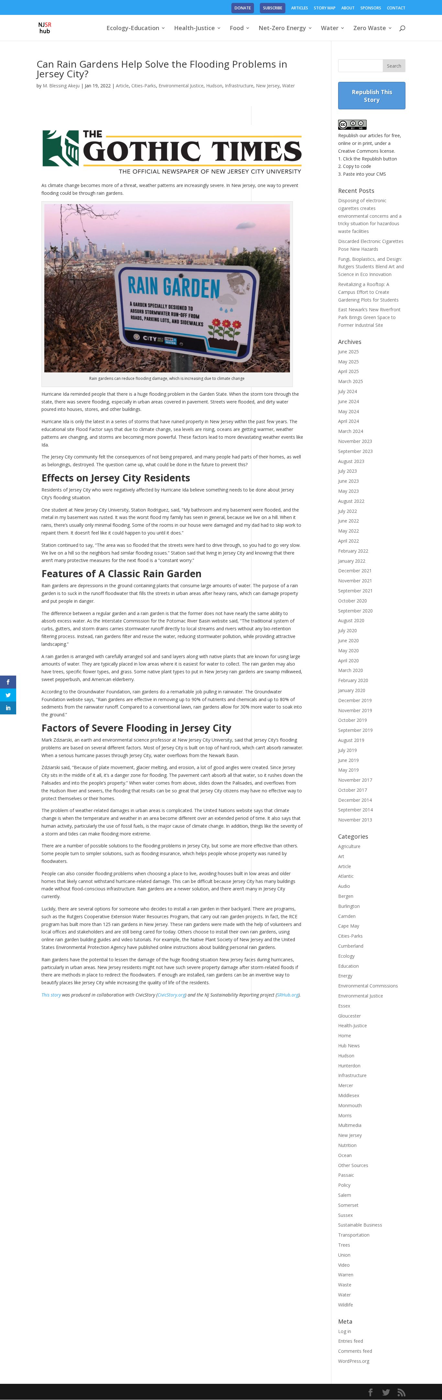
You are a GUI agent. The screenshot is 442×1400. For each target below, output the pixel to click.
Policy (344, 1185)
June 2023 (348, 481)
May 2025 (348, 361)
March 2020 (350, 670)
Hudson (214, 86)
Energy (345, 976)
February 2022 (353, 551)
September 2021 (355, 591)
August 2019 (351, 740)
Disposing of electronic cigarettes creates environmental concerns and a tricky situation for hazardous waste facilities (370, 215)
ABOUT (348, 8)
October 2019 (352, 720)
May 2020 (348, 650)
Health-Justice (194, 29)
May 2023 (348, 491)
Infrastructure (239, 86)
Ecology (346, 956)
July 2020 (347, 630)
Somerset (348, 1205)
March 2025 (350, 381)
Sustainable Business (360, 1225)
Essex (344, 1006)
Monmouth (350, 1105)
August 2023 (351, 461)
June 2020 (348, 640)
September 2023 (355, 451)
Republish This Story (372, 96)
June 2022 (348, 521)
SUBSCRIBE (272, 8)
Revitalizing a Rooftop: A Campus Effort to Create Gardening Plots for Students (368, 292)
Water (329, 29)
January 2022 (351, 561)
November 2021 (355, 581)
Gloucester (349, 1016)
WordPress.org (353, 1361)
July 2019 (347, 750)
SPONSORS (370, 8)
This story (51, 995)
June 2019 (348, 760)
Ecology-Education (132, 29)
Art (341, 856)
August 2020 (351, 620)
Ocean (345, 1155)
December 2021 (355, 571)
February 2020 (353, 680)
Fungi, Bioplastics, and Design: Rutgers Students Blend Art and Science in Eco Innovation (371, 267)
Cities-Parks (143, 86)
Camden (347, 916)
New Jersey (268, 86)
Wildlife (345, 1305)
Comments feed (355, 1351)
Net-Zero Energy (282, 29)
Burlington (349, 906)
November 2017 (355, 780)
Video (344, 1265)
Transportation (354, 1235)
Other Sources (353, 1165)
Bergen (345, 896)
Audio (344, 886)
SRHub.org (287, 995)
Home (344, 1035)
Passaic (346, 1175)
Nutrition (347, 1145)
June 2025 (348, 351)
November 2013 (355, 820)
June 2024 (348, 401)
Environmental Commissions (368, 986)
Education (348, 966)
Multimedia (349, 1125)
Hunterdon (349, 1066)
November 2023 (355, 441)
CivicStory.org (171, 995)
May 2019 (348, 770)
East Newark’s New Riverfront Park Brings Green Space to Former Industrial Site (369, 317)
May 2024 (348, 411)
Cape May (348, 926)
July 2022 (347, 511)
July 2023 (347, 471)
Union (344, 1255)
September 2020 (355, 611)
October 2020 (352, 601)
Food (237, 29)
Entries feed (350, 1341)
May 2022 (348, 531)
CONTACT (396, 8)
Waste (344, 1285)
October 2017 (352, 790)
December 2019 (355, 700)
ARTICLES (299, 8)
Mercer (345, 1085)
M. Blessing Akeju (61, 86)
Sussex (345, 1215)
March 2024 (350, 431)
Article (122, 86)
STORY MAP (325, 8)
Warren (345, 1275)
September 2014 (355, 810)
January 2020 (351, 690)
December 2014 (355, 800)
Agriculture (349, 846)
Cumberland (350, 946)
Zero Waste (369, 29)
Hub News (349, 1045)
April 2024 (348, 421)
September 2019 (355, 730)
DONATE (243, 8)
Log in (344, 1331)
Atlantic (346, 876)
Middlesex (348, 1095)
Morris (345, 1115)
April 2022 (348, 541)
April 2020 (348, 660)
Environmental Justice (181, 86)
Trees (344, 1245)
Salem (344, 1195)
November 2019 (355, 710)
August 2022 (351, 501)
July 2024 (347, 391)
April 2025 (348, 371)
